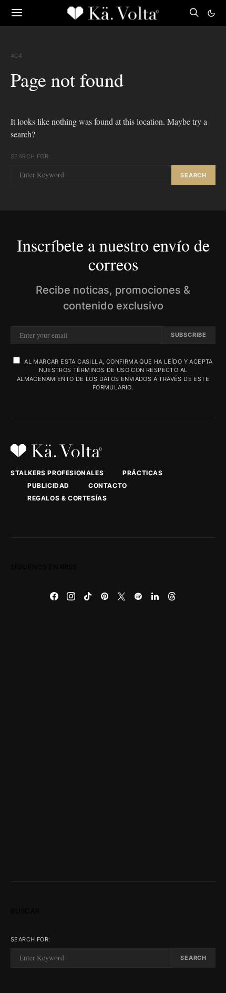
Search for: (30, 156)
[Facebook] (54, 596)
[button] (211, 13)
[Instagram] (71, 596)
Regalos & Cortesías (67, 498)
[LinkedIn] (155, 596)
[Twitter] (121, 596)
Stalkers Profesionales (57, 473)
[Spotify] (138, 596)
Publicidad (48, 485)
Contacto (107, 485)
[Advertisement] (113, 743)
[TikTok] (87, 596)
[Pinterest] (104, 596)
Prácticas (142, 473)
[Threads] (172, 596)
